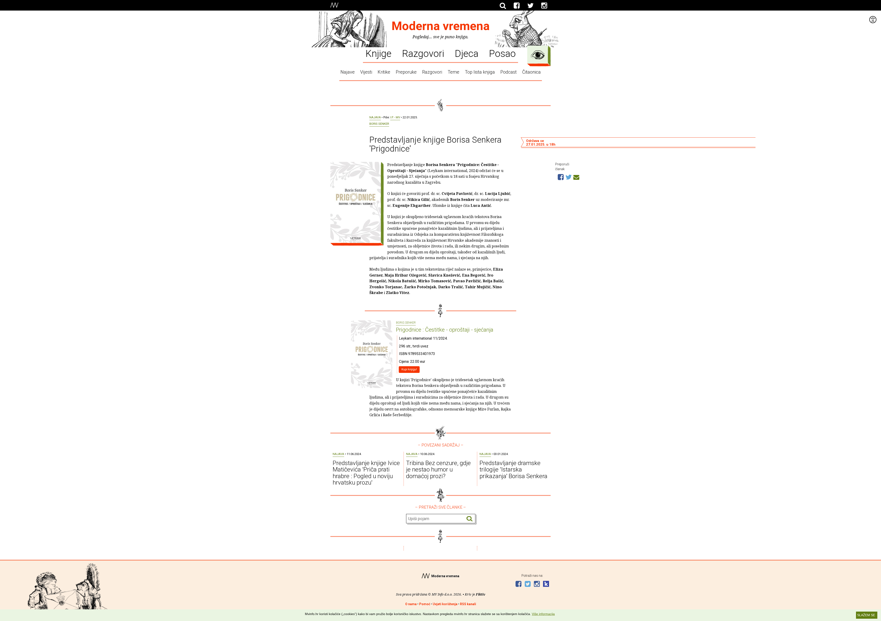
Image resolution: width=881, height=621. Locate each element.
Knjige (378, 53)
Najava (375, 117)
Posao (502, 53)
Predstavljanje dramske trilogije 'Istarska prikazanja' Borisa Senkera (513, 470)
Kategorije (537, 55)
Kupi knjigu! (409, 369)
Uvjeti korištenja (445, 604)
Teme (453, 72)
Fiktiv (480, 594)
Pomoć (424, 604)
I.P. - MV (395, 117)
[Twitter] (530, 6)
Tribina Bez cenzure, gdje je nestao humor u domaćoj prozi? (438, 470)
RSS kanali (468, 604)
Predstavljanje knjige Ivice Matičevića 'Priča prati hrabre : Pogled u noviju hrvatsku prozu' (366, 473)
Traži (470, 519)
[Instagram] (544, 6)
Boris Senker (379, 123)
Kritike (384, 72)
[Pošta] (576, 176)
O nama (411, 604)
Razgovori (423, 53)
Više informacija (543, 614)
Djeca (466, 53)
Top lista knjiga (480, 72)
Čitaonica (531, 72)
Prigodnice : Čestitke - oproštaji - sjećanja (444, 330)
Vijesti (366, 72)
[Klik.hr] (546, 584)
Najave (347, 72)
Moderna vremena (441, 26)
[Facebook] (516, 6)
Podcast (508, 72)
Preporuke (406, 72)
